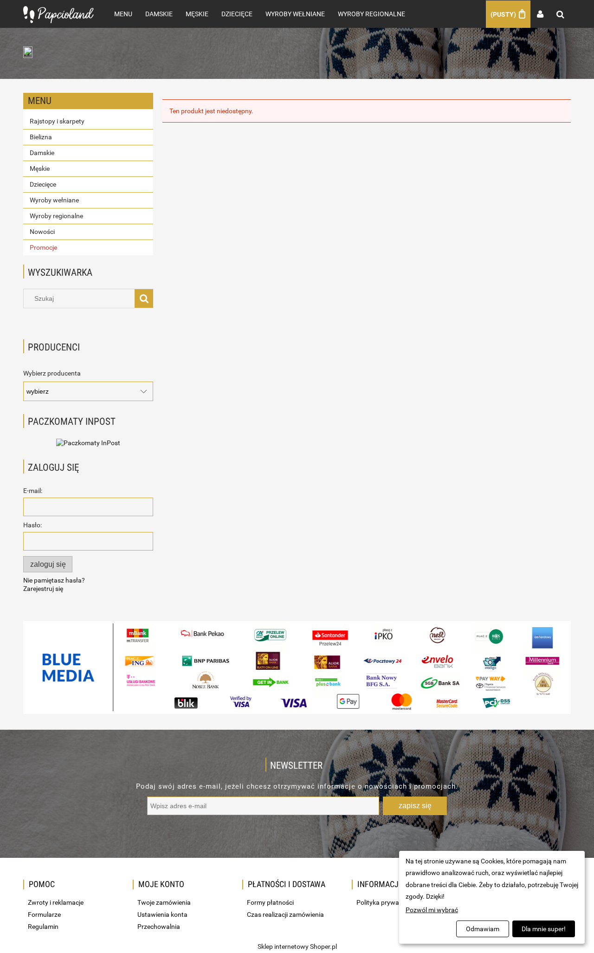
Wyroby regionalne (56, 216)
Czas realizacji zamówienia (285, 914)
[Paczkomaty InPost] (88, 442)
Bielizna (41, 137)
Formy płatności (270, 902)
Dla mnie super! (544, 929)
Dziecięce (43, 184)
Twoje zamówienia (164, 902)
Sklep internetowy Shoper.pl (297, 946)
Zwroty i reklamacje (56, 902)
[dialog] (492, 897)
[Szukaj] (144, 298)
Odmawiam (482, 929)
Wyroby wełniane (54, 200)
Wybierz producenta (52, 373)
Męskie (40, 168)
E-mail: (32, 490)
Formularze (44, 914)
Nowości (42, 231)
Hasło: (32, 525)
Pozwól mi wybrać (432, 910)
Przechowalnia (158, 926)
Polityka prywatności (386, 902)
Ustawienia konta (162, 914)
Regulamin (43, 926)
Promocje (43, 247)
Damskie (42, 152)
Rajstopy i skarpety (57, 121)
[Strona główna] (58, 14)
